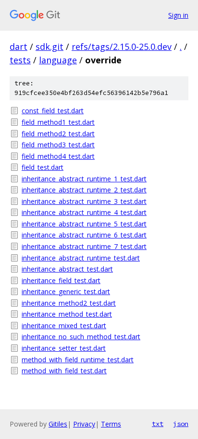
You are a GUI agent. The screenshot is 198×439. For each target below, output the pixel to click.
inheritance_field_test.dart (61, 280)
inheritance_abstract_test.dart (67, 268)
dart (18, 46)
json (180, 423)
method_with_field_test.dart (64, 370)
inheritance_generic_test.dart (66, 291)
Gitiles (58, 423)
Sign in (178, 15)
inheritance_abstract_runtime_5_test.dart (84, 223)
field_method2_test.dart (58, 133)
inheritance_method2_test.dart (69, 303)
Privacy (84, 423)
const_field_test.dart (53, 110)
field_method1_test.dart (58, 122)
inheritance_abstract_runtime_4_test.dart (84, 212)
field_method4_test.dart (58, 156)
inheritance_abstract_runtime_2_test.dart (84, 189)
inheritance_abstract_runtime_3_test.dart (84, 201)
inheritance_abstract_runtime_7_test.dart (84, 246)
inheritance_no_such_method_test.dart (81, 336)
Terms (111, 423)
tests (20, 60)
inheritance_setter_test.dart (64, 348)
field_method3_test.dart (58, 144)
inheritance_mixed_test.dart (64, 325)
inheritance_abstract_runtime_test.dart (81, 257)
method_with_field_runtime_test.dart (78, 359)
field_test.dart (42, 167)
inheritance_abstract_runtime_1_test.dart (84, 178)
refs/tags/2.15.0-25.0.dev (122, 46)
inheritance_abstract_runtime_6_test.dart (84, 234)
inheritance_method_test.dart (67, 314)
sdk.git (49, 46)
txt (157, 423)
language (58, 60)
